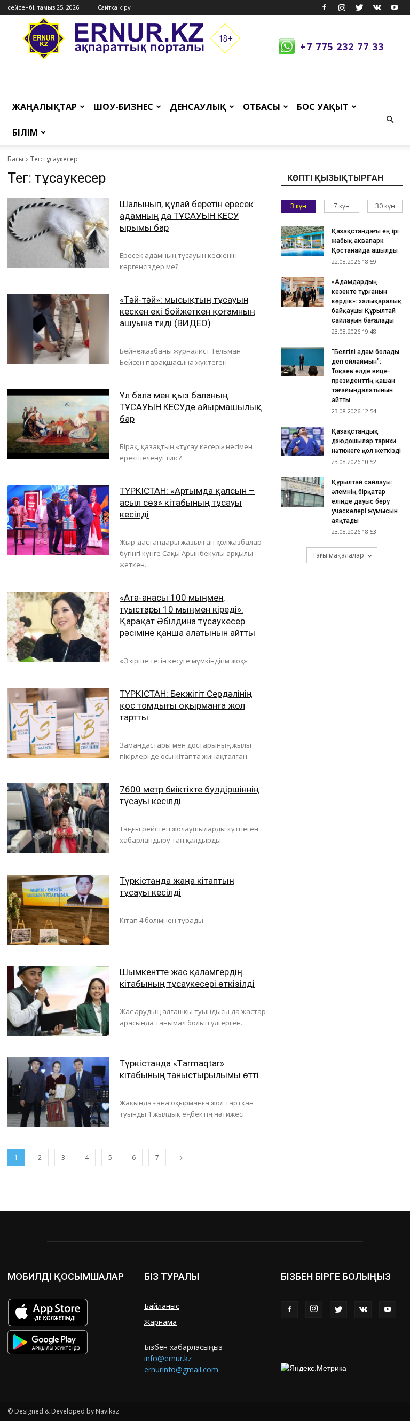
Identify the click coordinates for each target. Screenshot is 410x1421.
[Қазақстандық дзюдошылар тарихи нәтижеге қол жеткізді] (302, 441)
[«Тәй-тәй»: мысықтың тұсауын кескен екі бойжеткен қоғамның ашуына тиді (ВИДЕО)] (58, 329)
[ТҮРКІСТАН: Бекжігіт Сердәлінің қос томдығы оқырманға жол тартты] (58, 723)
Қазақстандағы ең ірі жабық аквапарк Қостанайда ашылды (365, 240)
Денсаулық (198, 107)
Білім (25, 132)
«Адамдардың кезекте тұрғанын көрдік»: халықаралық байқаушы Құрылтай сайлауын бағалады (366, 301)
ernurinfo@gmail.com (181, 1369)
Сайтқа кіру (114, 7)
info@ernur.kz (168, 1358)
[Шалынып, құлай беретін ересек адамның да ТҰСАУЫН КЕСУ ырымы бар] (58, 233)
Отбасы (261, 107)
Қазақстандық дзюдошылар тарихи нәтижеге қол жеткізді (366, 441)
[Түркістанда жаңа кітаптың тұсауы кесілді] (58, 910)
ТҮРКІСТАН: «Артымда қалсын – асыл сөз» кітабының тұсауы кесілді (187, 502)
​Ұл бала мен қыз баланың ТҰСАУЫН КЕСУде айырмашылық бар (191, 407)
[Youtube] (395, 7)
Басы (15, 158)
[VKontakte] (377, 7)
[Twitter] (359, 7)
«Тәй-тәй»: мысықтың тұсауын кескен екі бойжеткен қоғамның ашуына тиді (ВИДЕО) (187, 311)
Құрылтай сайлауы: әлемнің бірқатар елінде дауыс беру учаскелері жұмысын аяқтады (365, 501)
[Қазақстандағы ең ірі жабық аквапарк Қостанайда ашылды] (302, 241)
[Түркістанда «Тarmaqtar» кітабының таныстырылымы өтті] (58, 1092)
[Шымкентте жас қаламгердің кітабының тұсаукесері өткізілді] (58, 1001)
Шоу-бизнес (123, 107)
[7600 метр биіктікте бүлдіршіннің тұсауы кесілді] (58, 818)
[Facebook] (324, 7)
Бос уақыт (323, 107)
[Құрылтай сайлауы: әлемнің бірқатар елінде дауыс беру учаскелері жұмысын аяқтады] (302, 492)
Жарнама (160, 1322)
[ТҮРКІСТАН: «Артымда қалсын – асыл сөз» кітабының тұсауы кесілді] (58, 520)
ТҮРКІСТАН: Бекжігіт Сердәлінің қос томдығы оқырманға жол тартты (186, 705)
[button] (390, 119)
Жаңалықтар (44, 107)
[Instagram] (342, 7)
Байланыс (161, 1306)
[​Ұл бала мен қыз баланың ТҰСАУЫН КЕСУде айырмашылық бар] (58, 424)
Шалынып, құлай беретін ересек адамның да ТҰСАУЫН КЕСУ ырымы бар (187, 216)
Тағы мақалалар (338, 555)
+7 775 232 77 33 (342, 46)
